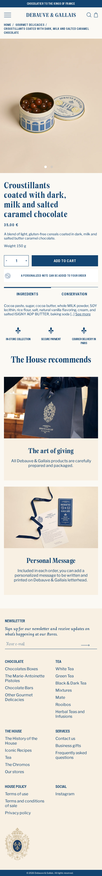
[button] (7, 15)
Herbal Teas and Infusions (70, 714)
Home (7, 25)
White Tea (64, 669)
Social (61, 786)
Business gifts (68, 745)
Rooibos (63, 704)
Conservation (74, 294)
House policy (15, 786)
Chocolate (14, 661)
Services (62, 731)
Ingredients (27, 294)
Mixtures (63, 690)
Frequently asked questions (71, 755)
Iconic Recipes (18, 750)
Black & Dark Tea (70, 683)
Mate (60, 697)
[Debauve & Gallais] (51, 15)
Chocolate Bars (19, 687)
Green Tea (64, 676)
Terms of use (16, 794)
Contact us (65, 738)
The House (14, 731)
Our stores (14, 771)
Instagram (65, 794)
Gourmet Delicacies (30, 25)
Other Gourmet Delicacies (19, 697)
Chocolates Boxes (21, 669)
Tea (58, 661)
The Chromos (17, 764)
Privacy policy (18, 813)
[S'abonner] (85, 644)
